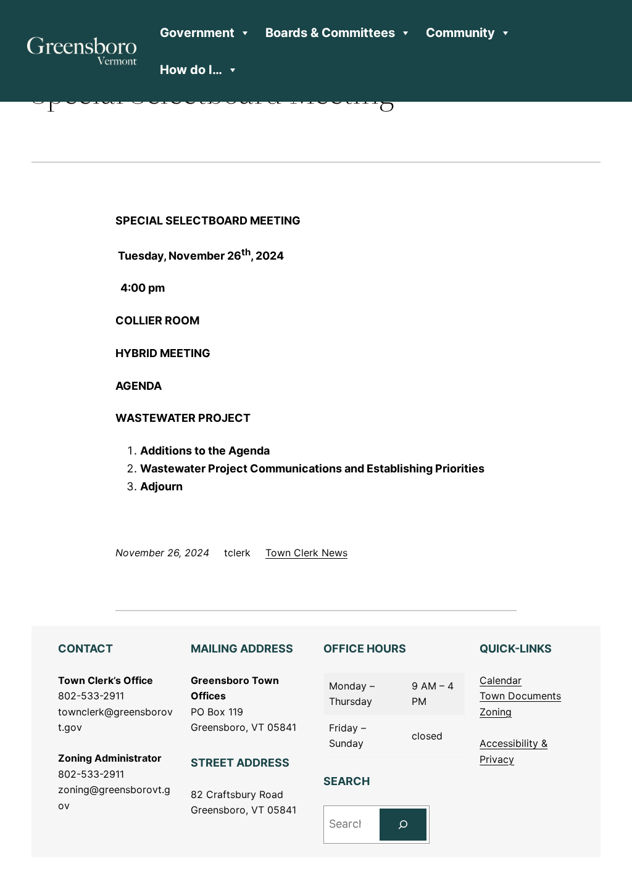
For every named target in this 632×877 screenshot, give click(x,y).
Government (197, 32)
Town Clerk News (306, 552)
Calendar (501, 680)
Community (460, 32)
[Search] (403, 825)
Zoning (496, 712)
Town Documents (520, 696)
